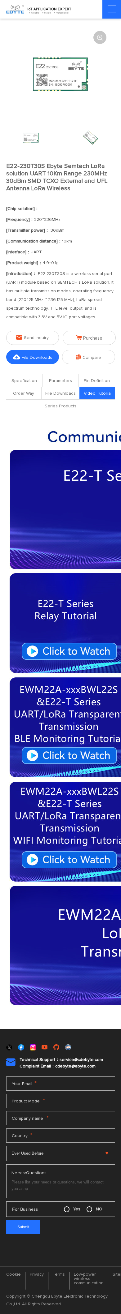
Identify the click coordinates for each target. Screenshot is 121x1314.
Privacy (37, 1274)
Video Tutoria (97, 393)
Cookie (13, 1274)
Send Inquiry (32, 337)
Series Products (60, 406)
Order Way (23, 393)
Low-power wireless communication (89, 1278)
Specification (24, 381)
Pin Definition (97, 381)
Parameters (60, 381)
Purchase (89, 338)
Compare (88, 357)
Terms (59, 1274)
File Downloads (32, 357)
